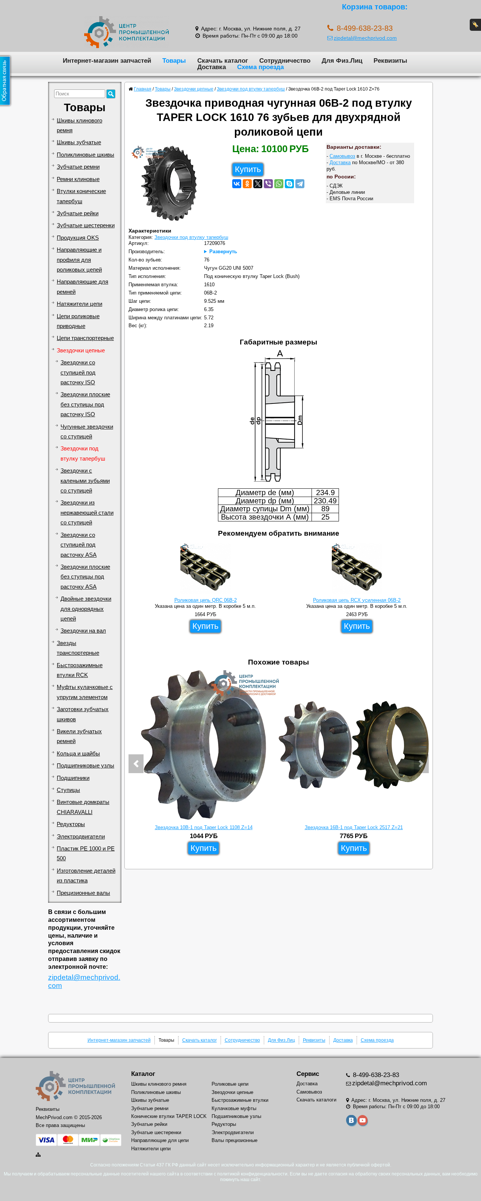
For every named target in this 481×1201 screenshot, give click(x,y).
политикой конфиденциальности (252, 1174)
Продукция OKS (78, 238)
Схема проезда (260, 67)
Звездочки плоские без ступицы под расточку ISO (85, 404)
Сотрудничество (284, 60)
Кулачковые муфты (234, 1108)
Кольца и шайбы (78, 754)
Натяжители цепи (79, 304)
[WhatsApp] (278, 183)
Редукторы (71, 824)
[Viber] (268, 183)
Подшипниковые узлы (85, 766)
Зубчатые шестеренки (86, 225)
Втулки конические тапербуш (81, 196)
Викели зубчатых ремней (79, 736)
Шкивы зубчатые (79, 142)
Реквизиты (390, 60)
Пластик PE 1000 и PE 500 (86, 853)
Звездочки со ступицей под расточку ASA (79, 545)
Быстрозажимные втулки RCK (80, 670)
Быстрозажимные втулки (240, 1100)
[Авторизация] (475, 25)
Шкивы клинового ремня (79, 125)
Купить (248, 169)
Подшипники (73, 778)
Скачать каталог (222, 60)
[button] (136, 763)
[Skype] (289, 183)
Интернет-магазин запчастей (107, 60)
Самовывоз (342, 156)
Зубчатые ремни (78, 167)
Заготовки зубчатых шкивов (83, 714)
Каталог (143, 1073)
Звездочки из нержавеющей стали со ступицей (87, 513)
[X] (257, 183)
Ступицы (68, 790)
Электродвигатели (81, 837)
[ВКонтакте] (236, 183)
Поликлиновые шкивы (85, 155)
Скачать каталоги (316, 1100)
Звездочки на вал (83, 631)
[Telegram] (299, 183)
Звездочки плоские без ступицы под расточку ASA (85, 577)
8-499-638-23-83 (375, 1075)
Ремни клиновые (78, 179)
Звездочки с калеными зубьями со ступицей (85, 481)
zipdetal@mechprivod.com (365, 38)
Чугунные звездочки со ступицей (87, 432)
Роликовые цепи (230, 1084)
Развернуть (223, 251)
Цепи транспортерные (85, 338)
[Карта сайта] (39, 1154)
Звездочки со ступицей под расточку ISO (78, 372)
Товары (174, 60)
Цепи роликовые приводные (78, 321)
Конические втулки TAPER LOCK (169, 1116)
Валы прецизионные (234, 1140)
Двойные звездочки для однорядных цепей (86, 609)
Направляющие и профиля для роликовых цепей (79, 260)
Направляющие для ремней (82, 287)
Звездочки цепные (81, 350)
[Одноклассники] (247, 183)
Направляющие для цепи (160, 1140)
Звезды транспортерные (78, 648)
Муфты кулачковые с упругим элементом (85, 692)
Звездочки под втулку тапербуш (83, 453)
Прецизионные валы (83, 893)
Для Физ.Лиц (342, 60)
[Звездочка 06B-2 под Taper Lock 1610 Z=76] (172, 185)
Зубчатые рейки (77, 213)
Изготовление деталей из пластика (86, 876)
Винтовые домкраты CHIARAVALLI (83, 807)
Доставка (211, 67)
